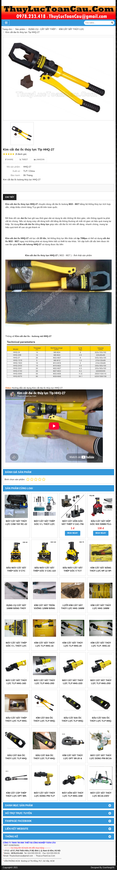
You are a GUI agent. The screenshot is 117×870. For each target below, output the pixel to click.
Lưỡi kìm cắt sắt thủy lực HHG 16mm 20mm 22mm (72, 608)
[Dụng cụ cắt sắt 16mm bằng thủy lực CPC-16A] (16, 590)
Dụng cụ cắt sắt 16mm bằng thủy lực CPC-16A (16, 608)
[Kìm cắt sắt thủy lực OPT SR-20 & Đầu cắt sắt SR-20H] (72, 740)
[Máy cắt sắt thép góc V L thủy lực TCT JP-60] (44, 506)
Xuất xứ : (16, 171)
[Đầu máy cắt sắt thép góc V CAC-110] (44, 553)
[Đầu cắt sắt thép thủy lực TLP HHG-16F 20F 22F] (16, 703)
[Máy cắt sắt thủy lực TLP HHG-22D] (72, 665)
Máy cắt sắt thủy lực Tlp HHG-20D (44, 682)
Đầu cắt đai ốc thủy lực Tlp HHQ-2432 (101, 721)
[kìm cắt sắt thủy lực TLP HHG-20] (72, 628)
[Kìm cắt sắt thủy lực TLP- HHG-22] (100, 628)
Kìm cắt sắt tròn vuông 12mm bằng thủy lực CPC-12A (44, 608)
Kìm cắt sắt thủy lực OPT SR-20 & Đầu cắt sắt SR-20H (72, 758)
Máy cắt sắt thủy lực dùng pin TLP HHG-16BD (44, 796)
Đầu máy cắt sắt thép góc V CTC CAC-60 (16, 570)
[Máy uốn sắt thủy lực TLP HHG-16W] (72, 778)
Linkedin (39, 159)
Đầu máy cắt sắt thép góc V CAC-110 (44, 569)
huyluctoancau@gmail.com (21, 856)
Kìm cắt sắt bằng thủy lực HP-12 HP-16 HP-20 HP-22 (101, 570)
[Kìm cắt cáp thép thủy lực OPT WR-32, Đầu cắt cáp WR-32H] (16, 778)
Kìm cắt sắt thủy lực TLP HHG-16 (44, 644)
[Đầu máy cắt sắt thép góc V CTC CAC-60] (16, 553)
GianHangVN (108, 867)
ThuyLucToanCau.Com (45, 856)
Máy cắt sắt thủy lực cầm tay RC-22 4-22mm (16, 524)
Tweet (24, 159)
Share (9, 159)
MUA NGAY (72, 533)
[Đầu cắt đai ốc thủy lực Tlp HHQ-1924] (72, 703)
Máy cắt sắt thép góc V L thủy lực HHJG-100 (16, 646)
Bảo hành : (16, 175)
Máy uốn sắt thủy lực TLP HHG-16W (72, 794)
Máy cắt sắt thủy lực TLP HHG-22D (72, 682)
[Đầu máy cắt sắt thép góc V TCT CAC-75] (72, 553)
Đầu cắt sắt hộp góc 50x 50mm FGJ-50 (101, 524)
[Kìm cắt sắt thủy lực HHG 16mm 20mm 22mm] (100, 590)
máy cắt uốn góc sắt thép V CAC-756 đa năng (73, 524)
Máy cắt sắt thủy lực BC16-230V (100, 794)
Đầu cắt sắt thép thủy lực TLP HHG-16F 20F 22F (16, 721)
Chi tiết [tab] (9, 197)
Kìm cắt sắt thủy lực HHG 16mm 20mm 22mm (101, 608)
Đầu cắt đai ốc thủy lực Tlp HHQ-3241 (16, 758)
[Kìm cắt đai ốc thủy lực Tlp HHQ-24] (44, 703)
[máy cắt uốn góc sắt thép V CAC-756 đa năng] (72, 506)
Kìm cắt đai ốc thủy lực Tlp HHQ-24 (44, 721)
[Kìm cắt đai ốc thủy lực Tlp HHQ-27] (58, 78)
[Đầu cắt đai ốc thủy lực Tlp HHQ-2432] (100, 703)
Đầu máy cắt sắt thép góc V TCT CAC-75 (73, 570)
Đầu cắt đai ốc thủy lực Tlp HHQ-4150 (44, 758)
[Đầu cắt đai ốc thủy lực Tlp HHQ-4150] (44, 740)
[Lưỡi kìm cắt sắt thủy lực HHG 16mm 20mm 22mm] (72, 590)
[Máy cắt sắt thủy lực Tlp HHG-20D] (44, 665)
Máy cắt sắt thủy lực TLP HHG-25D (100, 682)
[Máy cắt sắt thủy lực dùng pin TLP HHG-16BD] (44, 778)
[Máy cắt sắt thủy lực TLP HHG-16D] (16, 665)
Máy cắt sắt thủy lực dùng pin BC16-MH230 (101, 758)
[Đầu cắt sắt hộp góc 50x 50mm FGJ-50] (100, 506)
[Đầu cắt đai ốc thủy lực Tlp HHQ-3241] (16, 740)
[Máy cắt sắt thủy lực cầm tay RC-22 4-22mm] (16, 506)
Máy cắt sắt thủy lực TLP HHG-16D (16, 682)
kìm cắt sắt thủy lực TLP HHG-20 (72, 644)
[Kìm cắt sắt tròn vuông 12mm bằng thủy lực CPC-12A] (44, 590)
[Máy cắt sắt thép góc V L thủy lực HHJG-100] (16, 628)
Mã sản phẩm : (14, 166)
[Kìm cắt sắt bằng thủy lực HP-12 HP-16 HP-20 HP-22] (100, 553)
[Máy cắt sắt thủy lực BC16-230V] (100, 778)
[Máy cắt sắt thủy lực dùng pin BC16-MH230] (100, 740)
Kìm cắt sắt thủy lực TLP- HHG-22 (101, 644)
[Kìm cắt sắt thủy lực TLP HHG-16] (44, 628)
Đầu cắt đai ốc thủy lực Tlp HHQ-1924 (73, 721)
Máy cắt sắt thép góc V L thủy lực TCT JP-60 (44, 524)
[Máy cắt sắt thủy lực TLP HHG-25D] (100, 665)
